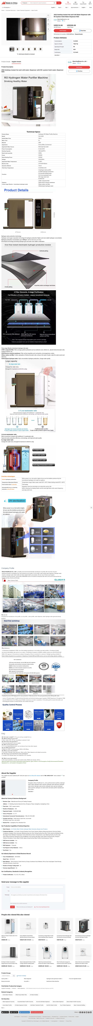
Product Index (71, 1016)
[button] (54, 2)
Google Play (14, 1012)
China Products (24, 1016)
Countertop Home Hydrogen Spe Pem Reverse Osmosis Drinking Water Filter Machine (64, 937)
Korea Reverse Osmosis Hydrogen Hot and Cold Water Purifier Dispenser (83, 937)
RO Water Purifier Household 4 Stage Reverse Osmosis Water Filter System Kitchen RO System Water (9, 963)
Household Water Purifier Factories (25, 1001)
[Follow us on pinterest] (88, 1012)
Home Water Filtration (7, 994)
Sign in (90, 3)
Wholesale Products (46, 1016)
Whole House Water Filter (21, 994)
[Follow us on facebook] (80, 1012)
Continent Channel (63, 1016)
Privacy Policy (68, 1021)
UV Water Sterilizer (34, 994)
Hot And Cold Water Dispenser (43, 1001)
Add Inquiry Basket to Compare (27, 54)
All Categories (6, 7)
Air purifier (26, 981)
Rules (90, 7)
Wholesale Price (55, 1016)
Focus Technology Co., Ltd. (36, 1021)
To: (8, 891)
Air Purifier (13, 829)
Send (12, 907)
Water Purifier (34, 10)
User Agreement (54, 1021)
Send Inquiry (63, 30)
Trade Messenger (24, 1012)
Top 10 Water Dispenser (65, 1005)
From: (8, 887)
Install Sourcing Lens (37, 1012)
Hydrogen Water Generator (30, 829)
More (2, 1007)
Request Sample (79, 34)
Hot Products (17, 1016)
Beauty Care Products (42, 829)
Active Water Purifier (7, 1005)
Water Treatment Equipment (23, 10)
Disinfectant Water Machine (52, 981)
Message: (7, 894)
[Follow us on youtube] (86, 1012)
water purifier (4, 978)
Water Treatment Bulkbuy (79, 1005)
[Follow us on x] (82, 1012)
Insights (77, 1016)
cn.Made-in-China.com (60, 1018)
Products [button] (25, 3)
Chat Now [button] (83, 30)
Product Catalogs (22, 975)
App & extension (74, 7)
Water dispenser (27, 978)
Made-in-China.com (40, 1018)
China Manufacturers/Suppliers (35, 1016)
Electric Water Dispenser (58, 1001)
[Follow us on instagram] (84, 1012)
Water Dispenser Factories (8, 1001)
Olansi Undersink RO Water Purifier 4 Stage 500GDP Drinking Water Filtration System (27, 963)
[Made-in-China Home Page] (9, 2)
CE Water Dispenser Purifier (21, 1005)
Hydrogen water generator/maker (54, 978)
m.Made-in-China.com (50, 1018)
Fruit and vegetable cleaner (75, 978)
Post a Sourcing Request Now (41, 907)
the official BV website (34, 775)
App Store (5, 1012)
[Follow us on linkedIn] (91, 1012)
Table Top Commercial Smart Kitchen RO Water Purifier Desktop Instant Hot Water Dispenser (46, 963)
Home (2, 10)
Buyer (59, 7)
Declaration (62, 1021)
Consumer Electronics (11, 10)
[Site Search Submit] (58, 2)
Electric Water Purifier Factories (74, 1001)
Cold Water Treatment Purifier (36, 1005)
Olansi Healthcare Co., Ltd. (63, 19)
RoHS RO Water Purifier (51, 1005)
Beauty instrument (5, 981)
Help (66, 7)
